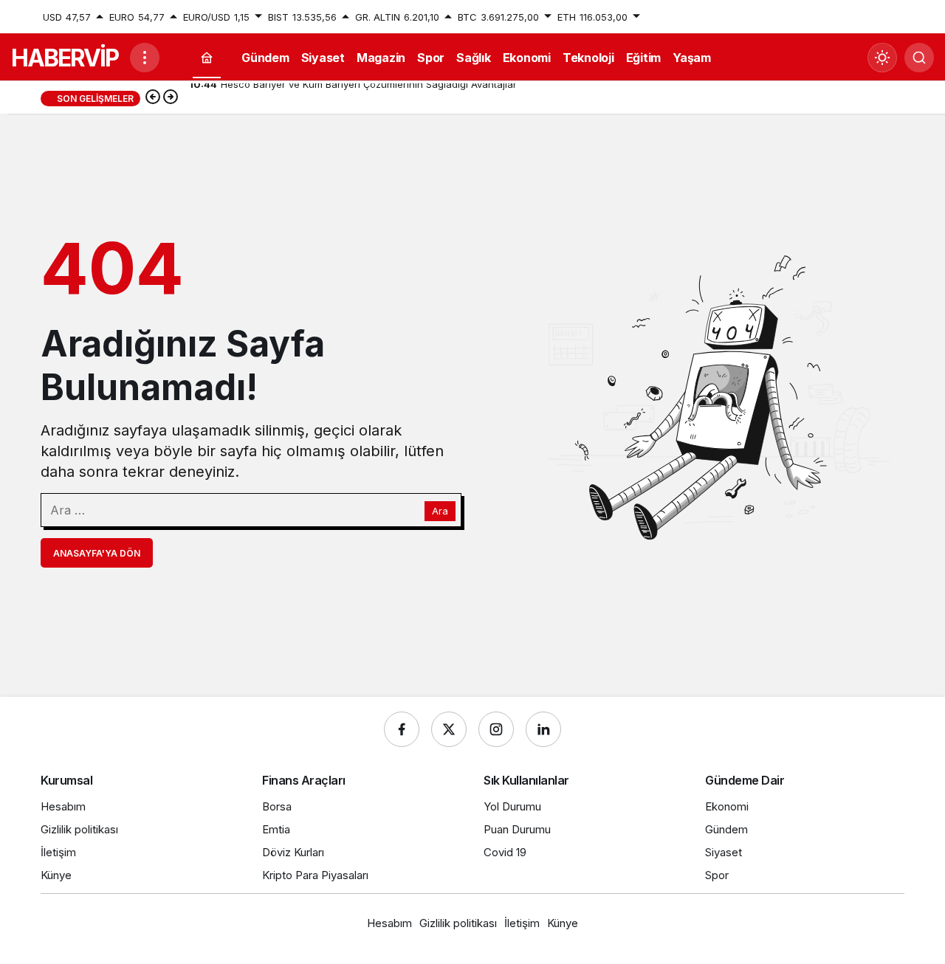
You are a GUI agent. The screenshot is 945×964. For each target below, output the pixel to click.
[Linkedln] (543, 729)
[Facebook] (401, 729)
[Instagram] (496, 729)
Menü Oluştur (873, 17)
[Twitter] (449, 729)
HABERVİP (64, 58)
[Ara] (919, 57)
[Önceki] (153, 98)
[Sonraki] (170, 98)
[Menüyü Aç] (144, 57)
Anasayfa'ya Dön (96, 553)
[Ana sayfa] (206, 58)
